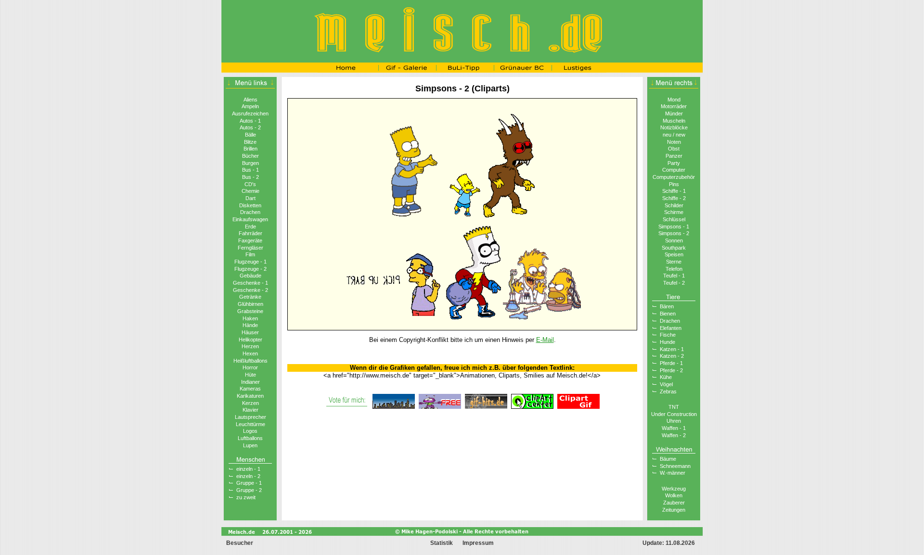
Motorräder (674, 106)
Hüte (250, 375)
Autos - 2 (250, 127)
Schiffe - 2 (674, 198)
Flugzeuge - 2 (250, 269)
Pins (674, 184)
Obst (674, 148)
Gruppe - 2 (249, 490)
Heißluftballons (250, 361)
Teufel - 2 (674, 283)
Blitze (250, 142)
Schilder (674, 205)
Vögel (666, 384)
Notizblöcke (674, 127)
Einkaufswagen (250, 219)
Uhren (674, 421)
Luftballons (250, 438)
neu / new (674, 135)
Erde (250, 226)
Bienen (668, 313)
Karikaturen (250, 396)
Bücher (250, 156)
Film (250, 254)
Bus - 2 (250, 177)
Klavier (250, 410)
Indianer (250, 382)
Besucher (239, 543)
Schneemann (675, 466)
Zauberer (674, 502)
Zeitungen (673, 510)
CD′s (250, 184)
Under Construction (674, 414)
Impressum (478, 543)
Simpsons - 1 (673, 226)
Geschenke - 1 (250, 283)
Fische (668, 335)
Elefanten (670, 328)
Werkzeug (674, 489)
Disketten (250, 205)
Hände (250, 325)
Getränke (250, 297)
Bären (667, 306)
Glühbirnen (250, 304)
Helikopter (250, 339)
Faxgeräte (250, 240)
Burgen (250, 163)
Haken (250, 318)
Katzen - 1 (672, 349)
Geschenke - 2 (250, 290)
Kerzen (250, 403)
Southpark (674, 248)
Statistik (441, 543)
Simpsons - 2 (673, 233)
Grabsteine (250, 311)
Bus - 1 (250, 170)
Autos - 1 (250, 121)
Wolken (673, 495)
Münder (674, 113)
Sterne (673, 262)
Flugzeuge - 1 (250, 262)
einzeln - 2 (248, 476)
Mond (673, 99)
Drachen (250, 212)
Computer (673, 170)
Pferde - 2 (671, 370)
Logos (250, 431)
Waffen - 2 (674, 435)
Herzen (250, 346)
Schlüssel (674, 219)
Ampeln (250, 106)
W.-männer (672, 473)
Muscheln (674, 121)
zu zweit (246, 497)
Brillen (250, 148)
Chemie (250, 191)
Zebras (668, 391)
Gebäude (250, 275)
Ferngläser (250, 248)
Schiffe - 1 (674, 191)
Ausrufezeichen (250, 113)
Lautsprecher (250, 417)
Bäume (668, 459)
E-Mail (545, 339)
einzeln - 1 (248, 469)
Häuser (250, 332)
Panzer (674, 156)
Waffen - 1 (674, 428)
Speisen (674, 254)
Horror (250, 367)
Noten (674, 142)
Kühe (666, 377)
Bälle (250, 135)
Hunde (667, 342)
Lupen (250, 445)
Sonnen (674, 240)
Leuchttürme (250, 424)
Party (673, 163)
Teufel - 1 (674, 275)
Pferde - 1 (671, 363)
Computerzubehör (674, 177)
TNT (673, 407)
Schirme (673, 212)
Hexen (250, 353)
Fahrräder (250, 233)
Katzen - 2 (672, 356)
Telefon (674, 269)
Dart (250, 198)
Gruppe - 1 (249, 483)
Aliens (250, 99)
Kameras (250, 388)
